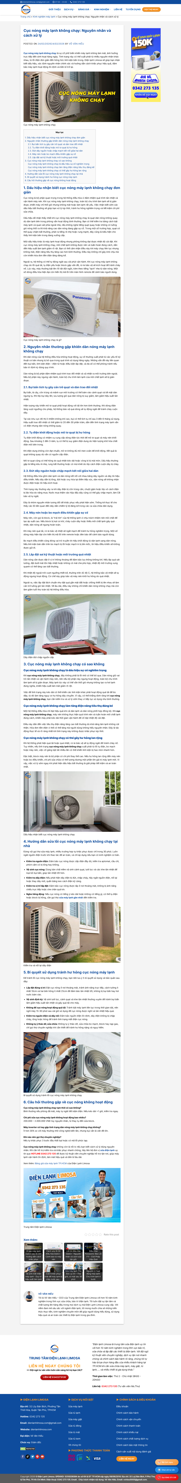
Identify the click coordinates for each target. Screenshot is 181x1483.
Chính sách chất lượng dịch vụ (132, 1438)
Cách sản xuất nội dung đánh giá (133, 1451)
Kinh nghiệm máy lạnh (44, 16)
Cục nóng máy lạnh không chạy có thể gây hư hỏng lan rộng (57, 170)
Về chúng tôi (74, 1445)
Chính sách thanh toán (128, 1425)
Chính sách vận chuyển (128, 1419)
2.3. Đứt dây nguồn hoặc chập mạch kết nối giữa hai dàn (55, 151)
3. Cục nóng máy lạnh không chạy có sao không (48, 160)
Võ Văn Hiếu (76, 43)
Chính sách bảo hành (127, 1412)
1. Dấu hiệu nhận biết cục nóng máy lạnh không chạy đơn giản (55, 137)
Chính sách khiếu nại (127, 1432)
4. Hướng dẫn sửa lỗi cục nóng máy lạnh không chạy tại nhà (54, 174)
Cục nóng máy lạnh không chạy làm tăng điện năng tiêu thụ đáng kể (61, 167)
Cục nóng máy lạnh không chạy (40, 53)
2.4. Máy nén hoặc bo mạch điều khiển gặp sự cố (52, 154)
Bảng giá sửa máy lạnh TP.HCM (51, 1163)
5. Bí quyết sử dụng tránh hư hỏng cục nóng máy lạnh (51, 177)
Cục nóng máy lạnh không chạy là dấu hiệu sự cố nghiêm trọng (58, 164)
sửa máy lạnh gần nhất (71, 897)
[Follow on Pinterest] (37, 1456)
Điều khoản (122, 1406)
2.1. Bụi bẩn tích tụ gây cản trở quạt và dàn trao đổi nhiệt (55, 144)
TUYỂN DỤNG (133, 9)
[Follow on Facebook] (23, 1456)
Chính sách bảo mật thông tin (132, 1445)
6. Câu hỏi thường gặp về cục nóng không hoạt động (50, 180)
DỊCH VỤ (68, 9)
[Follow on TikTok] (27, 1456)
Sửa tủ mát (74, 1432)
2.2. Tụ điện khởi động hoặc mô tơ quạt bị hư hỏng (52, 147)
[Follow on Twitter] (32, 1456)
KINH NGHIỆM (101, 9)
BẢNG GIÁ (83, 9)
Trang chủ (25, 16)
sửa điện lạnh (107, 1150)
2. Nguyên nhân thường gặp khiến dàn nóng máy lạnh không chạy (57, 141)
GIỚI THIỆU (55, 9)
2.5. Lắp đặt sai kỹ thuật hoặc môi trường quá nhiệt (52, 157)
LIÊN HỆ (118, 9)
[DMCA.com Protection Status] (27, 1448)
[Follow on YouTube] (42, 1456)
